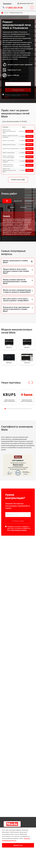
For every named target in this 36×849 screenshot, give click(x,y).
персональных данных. (19, 530)
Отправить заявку (18, 90)
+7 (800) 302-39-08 (13, 8)
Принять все (18, 845)
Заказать (29, 131)
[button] (29, 382)
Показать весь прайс (18, 179)
